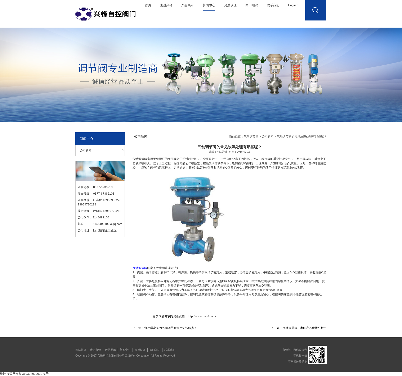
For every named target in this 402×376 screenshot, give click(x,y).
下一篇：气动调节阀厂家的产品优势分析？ (299, 328)
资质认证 (230, 5)
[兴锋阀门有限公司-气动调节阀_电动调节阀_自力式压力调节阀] (106, 14)
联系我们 (273, 5)
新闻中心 (209, 5)
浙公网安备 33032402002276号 (28, 373)
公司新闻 (85, 150)
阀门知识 (251, 5)
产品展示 (187, 5)
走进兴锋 (166, 5)
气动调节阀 (251, 136)
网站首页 (80, 349)
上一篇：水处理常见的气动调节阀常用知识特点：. (165, 328)
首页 (148, 5)
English (293, 5)
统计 (3, 373)
